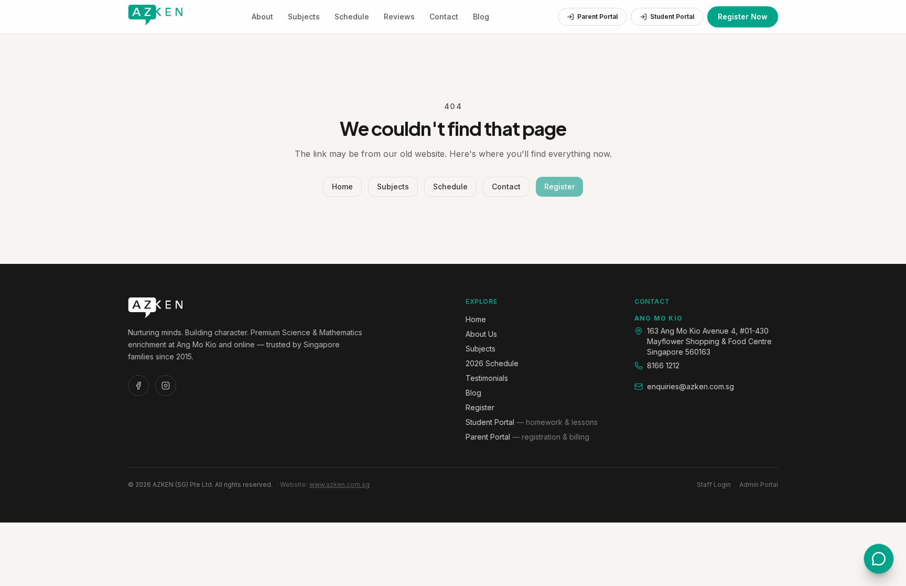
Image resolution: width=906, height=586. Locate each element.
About (262, 16)
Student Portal (672, 16)
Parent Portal (597, 16)
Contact (443, 16)
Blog (481, 16)
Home (342, 186)
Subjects (304, 16)
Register (559, 186)
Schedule (352, 16)
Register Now (743, 16)
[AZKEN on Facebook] (138, 385)
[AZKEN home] (155, 17)
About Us (481, 333)
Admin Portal (758, 484)
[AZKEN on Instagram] (165, 385)
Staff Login (714, 484)
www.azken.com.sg (339, 484)
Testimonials (487, 378)
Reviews (399, 16)
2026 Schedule (492, 363)
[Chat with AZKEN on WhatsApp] (878, 558)
